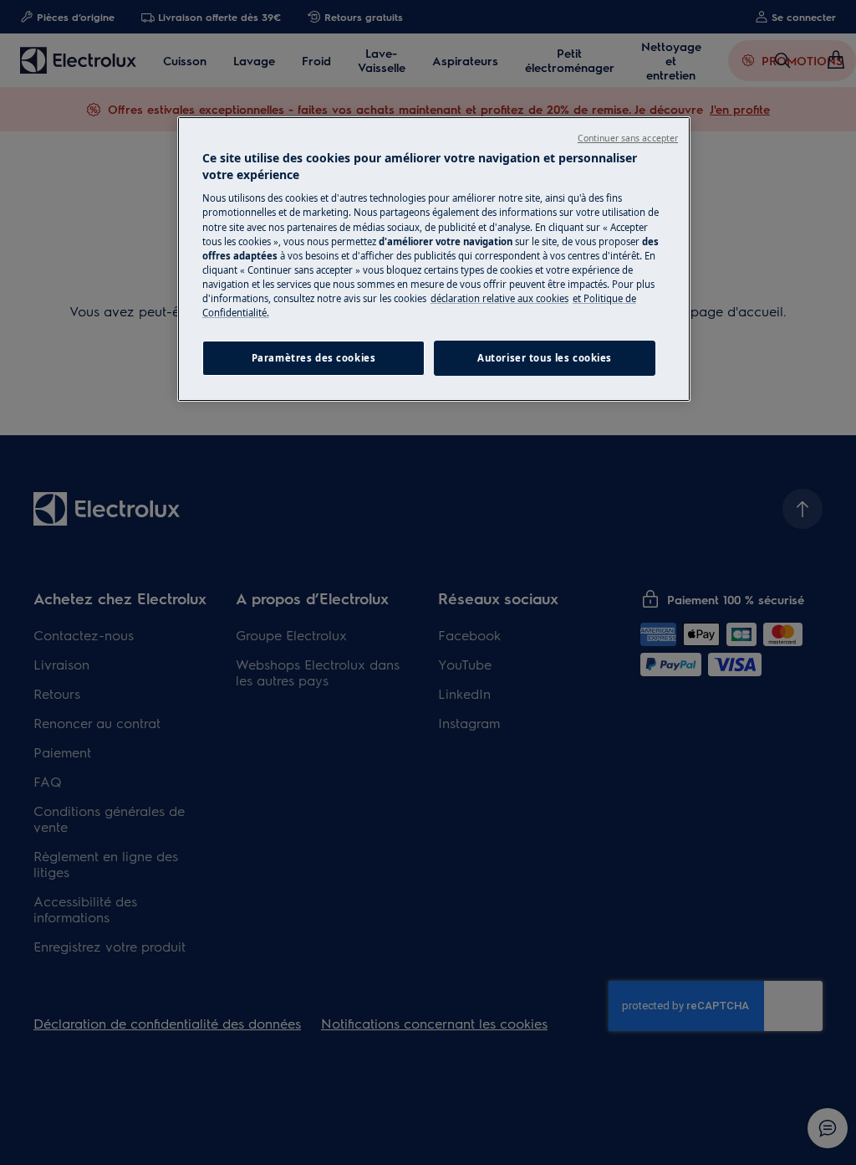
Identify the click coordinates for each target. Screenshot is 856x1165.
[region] (433, 259)
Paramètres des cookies (314, 358)
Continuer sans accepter (628, 138)
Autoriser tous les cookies (544, 358)
